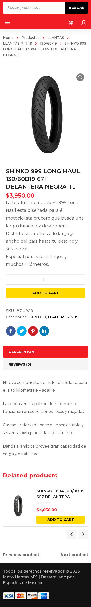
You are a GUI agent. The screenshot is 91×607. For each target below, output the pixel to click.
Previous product (21, 555)
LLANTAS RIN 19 (63, 317)
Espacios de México (22, 582)
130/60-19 (48, 43)
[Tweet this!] (22, 331)
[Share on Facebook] (11, 331)
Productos (30, 37)
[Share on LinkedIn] (44, 331)
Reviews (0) (20, 364)
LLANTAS (55, 37)
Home (8, 37)
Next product (74, 555)
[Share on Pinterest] (33, 331)
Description (21, 352)
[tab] (45, 352)
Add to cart (45, 293)
